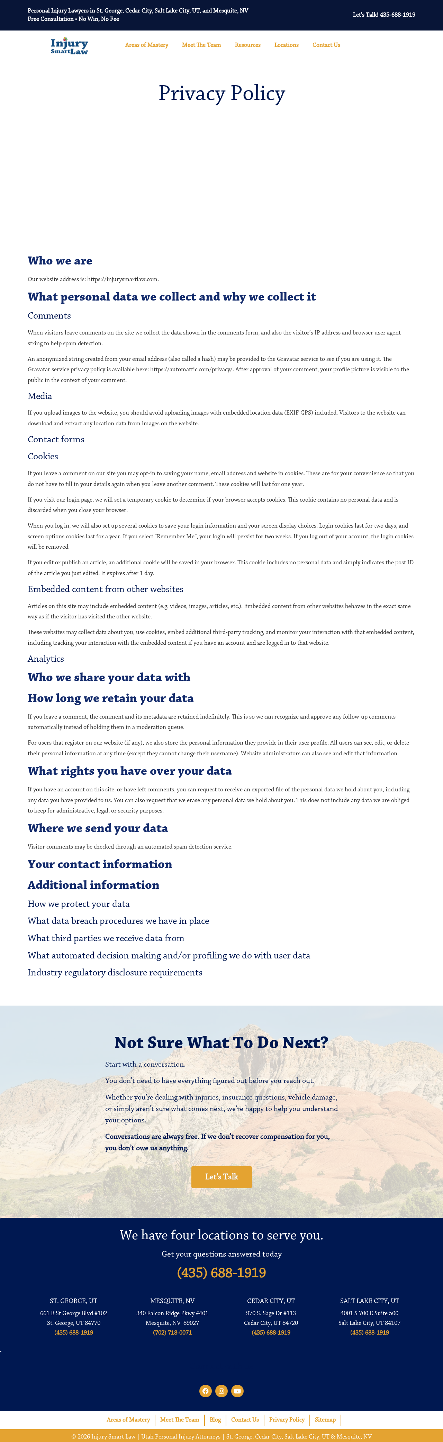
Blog (215, 1420)
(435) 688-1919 (221, 1273)
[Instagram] (221, 1391)
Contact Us (326, 45)
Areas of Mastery (146, 45)
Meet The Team (201, 45)
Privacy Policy (287, 1420)
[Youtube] (237, 1391)
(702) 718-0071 (172, 1333)
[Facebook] (205, 1391)
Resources (248, 45)
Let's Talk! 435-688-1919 (384, 15)
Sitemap (325, 1420)
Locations (286, 45)
